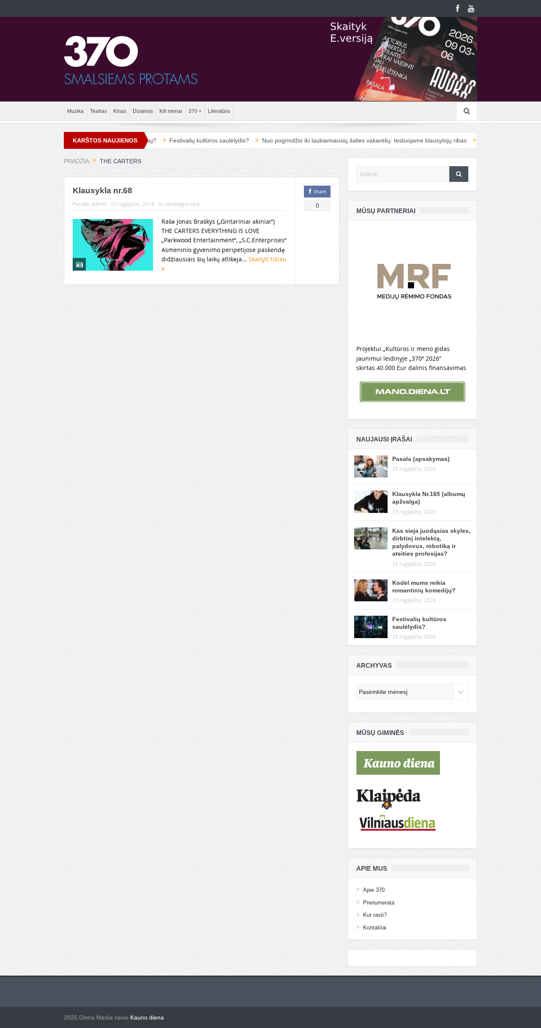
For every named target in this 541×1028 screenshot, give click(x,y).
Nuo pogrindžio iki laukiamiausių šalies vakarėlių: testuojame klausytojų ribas (340, 140)
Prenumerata (378, 902)
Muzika (75, 111)
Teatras (98, 111)
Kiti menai (170, 111)
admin (99, 203)
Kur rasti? (375, 915)
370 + (195, 111)
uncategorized (182, 203)
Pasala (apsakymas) (421, 458)
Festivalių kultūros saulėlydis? (185, 140)
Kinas (119, 111)
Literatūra (219, 111)
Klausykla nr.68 (102, 190)
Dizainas (143, 111)
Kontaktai (374, 927)
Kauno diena (147, 1017)
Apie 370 (374, 890)
